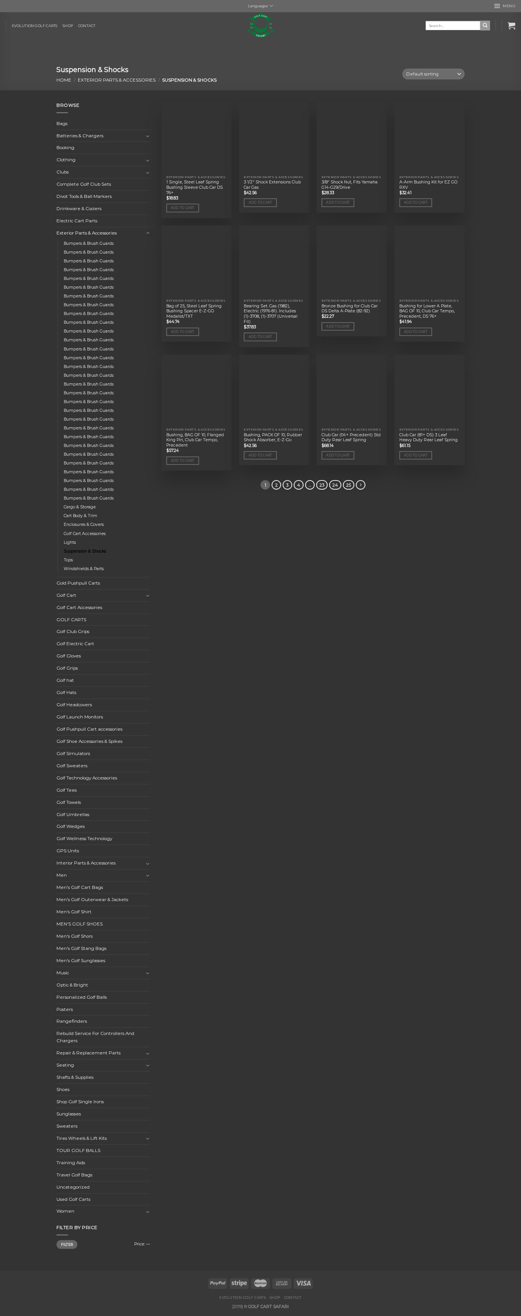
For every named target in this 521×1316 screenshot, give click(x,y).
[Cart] (511, 25)
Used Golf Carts (73, 1199)
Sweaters (66, 1126)
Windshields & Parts (84, 568)
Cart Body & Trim (80, 516)
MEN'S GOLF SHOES (79, 924)
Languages (258, 6)
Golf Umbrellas (72, 814)
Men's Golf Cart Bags (79, 887)
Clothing (66, 160)
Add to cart (183, 208)
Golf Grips (67, 668)
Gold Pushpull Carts (78, 583)
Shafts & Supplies (74, 1077)
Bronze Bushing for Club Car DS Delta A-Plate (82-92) (350, 309)
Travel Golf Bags (74, 1175)
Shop (68, 26)
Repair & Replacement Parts (88, 1053)
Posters (64, 1009)
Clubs (62, 172)
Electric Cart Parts (76, 220)
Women (65, 1211)
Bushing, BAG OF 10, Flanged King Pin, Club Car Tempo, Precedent (195, 440)
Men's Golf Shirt (74, 911)
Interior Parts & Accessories (86, 863)
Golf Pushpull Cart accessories (89, 729)
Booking (65, 148)
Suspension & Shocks (85, 551)
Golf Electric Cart (75, 644)
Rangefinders (71, 1021)
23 (322, 485)
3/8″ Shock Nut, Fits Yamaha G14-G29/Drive (350, 185)
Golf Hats (66, 692)
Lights (70, 542)
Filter (67, 1244)
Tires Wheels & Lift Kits (81, 1138)
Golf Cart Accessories (85, 533)
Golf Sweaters (71, 765)
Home (63, 80)
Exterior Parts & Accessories (117, 80)
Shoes (62, 1089)
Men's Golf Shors (74, 936)
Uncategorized (73, 1187)
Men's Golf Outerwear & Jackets (92, 899)
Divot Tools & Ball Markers (84, 196)
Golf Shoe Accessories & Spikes (89, 741)
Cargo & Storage (80, 507)
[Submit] (485, 25)
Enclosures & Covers (84, 524)
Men (61, 875)
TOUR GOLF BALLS (78, 1150)
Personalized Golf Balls (81, 997)
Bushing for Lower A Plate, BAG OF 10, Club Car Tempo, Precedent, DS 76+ (427, 311)
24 (335, 485)
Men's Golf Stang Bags (81, 948)
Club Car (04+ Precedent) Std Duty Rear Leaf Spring (351, 437)
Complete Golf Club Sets (83, 184)
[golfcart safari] (260, 25)
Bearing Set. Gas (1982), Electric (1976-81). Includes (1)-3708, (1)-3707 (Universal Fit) (270, 314)
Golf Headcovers (74, 704)
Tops (68, 560)
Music (62, 972)
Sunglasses (68, 1114)
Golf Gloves (68, 656)
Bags (62, 123)
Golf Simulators (73, 753)
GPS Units (67, 851)
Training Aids (70, 1162)
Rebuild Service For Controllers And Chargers (95, 1037)
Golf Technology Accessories (86, 778)
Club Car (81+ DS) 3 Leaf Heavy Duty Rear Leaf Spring (428, 437)
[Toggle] (148, 136)
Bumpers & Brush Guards (89, 243)
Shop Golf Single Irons (80, 1101)
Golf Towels (68, 802)
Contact (86, 26)
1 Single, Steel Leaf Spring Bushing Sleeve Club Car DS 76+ (194, 187)
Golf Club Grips (72, 632)
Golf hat (65, 680)
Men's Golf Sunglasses (80, 960)
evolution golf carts (35, 26)
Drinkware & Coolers (78, 208)
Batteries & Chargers (79, 135)
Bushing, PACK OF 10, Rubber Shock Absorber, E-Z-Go (273, 437)
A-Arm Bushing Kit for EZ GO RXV (428, 185)
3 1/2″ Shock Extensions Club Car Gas (272, 185)
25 (348, 485)
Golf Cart (66, 595)
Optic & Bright (72, 985)
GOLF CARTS (71, 619)
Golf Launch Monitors (79, 717)
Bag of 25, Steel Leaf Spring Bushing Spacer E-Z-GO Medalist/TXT (194, 311)
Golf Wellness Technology (84, 839)
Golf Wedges (70, 826)
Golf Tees (66, 790)
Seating (65, 1065)
